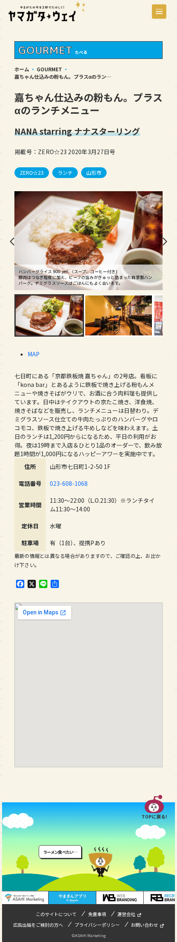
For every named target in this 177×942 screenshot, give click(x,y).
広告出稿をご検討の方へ (38, 924)
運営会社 (126, 914)
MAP (34, 354)
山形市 (93, 172)
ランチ (65, 172)
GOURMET (49, 69)
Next (165, 241)
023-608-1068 (69, 483)
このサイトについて (56, 914)
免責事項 (97, 914)
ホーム (21, 69)
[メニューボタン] (159, 11)
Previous (12, 241)
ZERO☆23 (32, 172)
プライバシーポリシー (97, 924)
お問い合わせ (144, 924)
